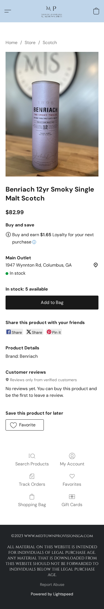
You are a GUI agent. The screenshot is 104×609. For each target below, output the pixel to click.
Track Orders (32, 484)
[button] (52, 11)
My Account (72, 464)
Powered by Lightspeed (52, 593)
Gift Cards (72, 505)
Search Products (32, 464)
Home (11, 42)
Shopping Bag (32, 505)
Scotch (50, 42)
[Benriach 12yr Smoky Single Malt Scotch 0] (52, 114)
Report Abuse (52, 584)
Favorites (72, 484)
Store (30, 42)
